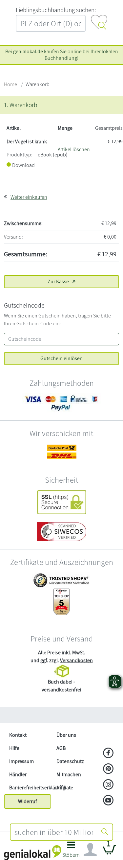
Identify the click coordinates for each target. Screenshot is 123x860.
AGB (61, 748)
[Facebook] (108, 753)
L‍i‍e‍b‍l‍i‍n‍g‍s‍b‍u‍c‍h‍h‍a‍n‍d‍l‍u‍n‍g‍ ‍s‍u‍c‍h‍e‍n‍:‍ (56, 10)
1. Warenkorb (20, 105)
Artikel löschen (74, 149)
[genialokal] (32, 852)
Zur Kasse (59, 281)
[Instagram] (108, 785)
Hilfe (14, 748)
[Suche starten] (105, 832)
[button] (71, 851)
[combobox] (53, 832)
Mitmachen (68, 774)
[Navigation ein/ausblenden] (90, 849)
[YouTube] (108, 801)
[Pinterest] (108, 769)
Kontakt (18, 735)
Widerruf (27, 801)
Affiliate (64, 787)
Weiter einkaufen (28, 197)
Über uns (66, 735)
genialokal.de (28, 51)
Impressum (21, 761)
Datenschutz (70, 761)
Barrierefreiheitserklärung (30, 787)
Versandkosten (76, 660)
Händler (18, 774)
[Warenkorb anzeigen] (109, 852)
